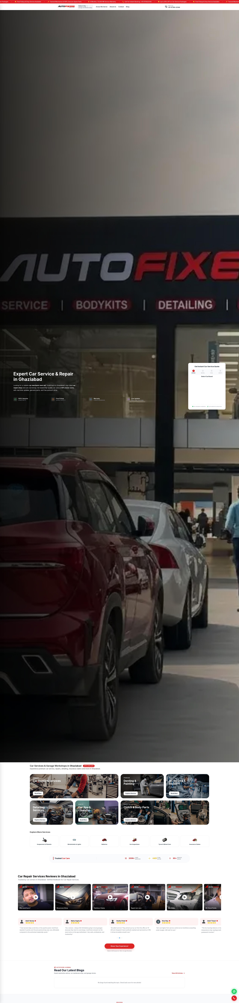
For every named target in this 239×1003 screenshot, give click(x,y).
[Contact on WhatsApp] (234, 991)
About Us (113, 7)
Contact (121, 7)
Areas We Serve (101, 7)
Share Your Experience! (119, 946)
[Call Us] (234, 998)
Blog (127, 7)
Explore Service (130, 793)
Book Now (38, 793)
